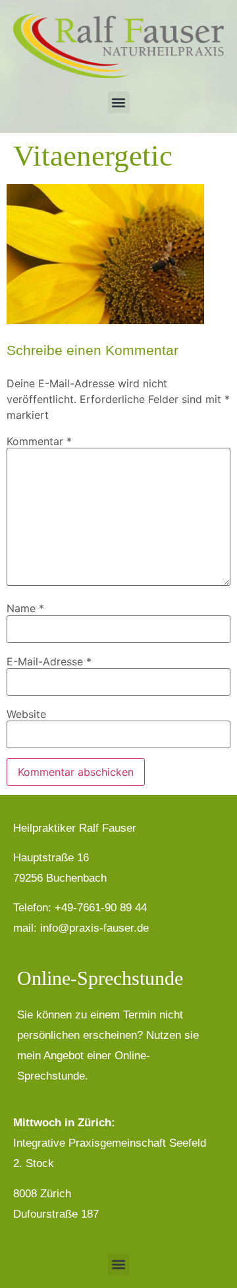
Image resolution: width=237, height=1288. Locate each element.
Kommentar (39, 441)
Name (25, 608)
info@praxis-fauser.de (94, 928)
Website (26, 714)
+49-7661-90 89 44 (101, 907)
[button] (119, 102)
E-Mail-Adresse (49, 661)
